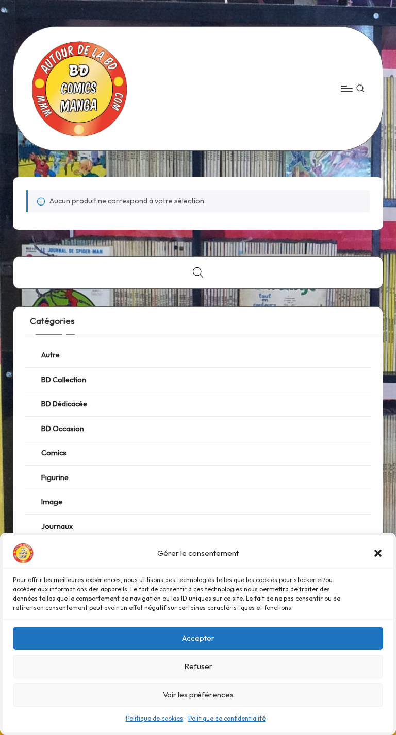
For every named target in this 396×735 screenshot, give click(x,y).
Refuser (198, 666)
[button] (378, 553)
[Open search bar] (198, 272)
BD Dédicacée (64, 403)
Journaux (57, 526)
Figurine (55, 477)
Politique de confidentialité (227, 718)
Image (51, 501)
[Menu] (346, 89)
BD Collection (63, 379)
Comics (54, 452)
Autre (50, 355)
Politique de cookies (154, 718)
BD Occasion (62, 428)
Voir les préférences (198, 694)
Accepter (198, 638)
